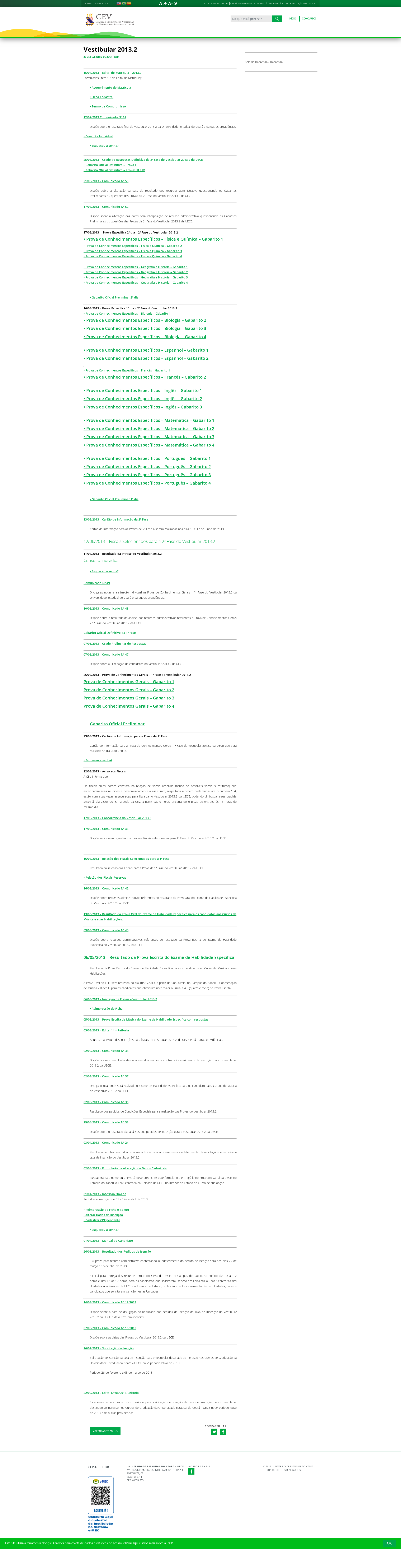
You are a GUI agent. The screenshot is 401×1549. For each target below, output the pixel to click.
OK (389, 1543)
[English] (118, 3)
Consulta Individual (102, 560)
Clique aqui (130, 1543)
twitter (214, 1432)
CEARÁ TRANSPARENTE (242, 3)
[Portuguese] (123, 3)
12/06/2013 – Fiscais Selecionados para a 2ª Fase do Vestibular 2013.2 (149, 541)
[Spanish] (128, 3)
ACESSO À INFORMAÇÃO (270, 3)
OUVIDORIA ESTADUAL (216, 3)
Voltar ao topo (103, 1431)
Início (292, 19)
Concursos (309, 19)
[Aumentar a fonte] (170, 3)
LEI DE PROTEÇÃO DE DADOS (300, 3)
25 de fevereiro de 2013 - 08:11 (101, 56)
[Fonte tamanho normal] (160, 3)
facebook (223, 1432)
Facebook (191, 1471)
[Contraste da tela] (175, 3)
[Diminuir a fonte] (165, 3)
